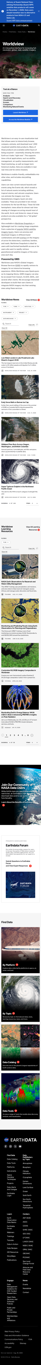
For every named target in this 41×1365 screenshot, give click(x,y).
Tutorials (10, 1240)
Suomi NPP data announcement (19, 21)
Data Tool (28, 306)
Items (28, 503)
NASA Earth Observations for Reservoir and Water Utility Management (18, 582)
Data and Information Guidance (17, 1335)
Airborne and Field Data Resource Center (28, 1270)
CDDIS (25, 1226)
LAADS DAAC (28, 1241)
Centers (26, 1214)
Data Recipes (12, 1248)
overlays (23, 238)
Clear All (4, 328)
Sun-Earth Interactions (27, 1200)
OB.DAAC (26, 1253)
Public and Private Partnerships (12, 1310)
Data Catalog (12, 1159)
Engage (10, 1280)
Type (5, 306)
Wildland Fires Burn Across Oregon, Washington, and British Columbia (15, 445)
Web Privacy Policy (12, 1331)
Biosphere (27, 1167)
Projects (10, 1183)
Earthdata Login (11, 1194)
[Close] (39, 11)
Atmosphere (27, 1163)
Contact (26, 1292)
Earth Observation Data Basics (12, 1220)
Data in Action (12, 1244)
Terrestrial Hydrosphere (28, 1206)
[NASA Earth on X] (15, 1146)
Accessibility (9, 1343)
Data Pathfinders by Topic (27, 1157)
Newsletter (27, 1288)
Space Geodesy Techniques (11, 1177)
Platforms (11, 1167)
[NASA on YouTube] (20, 1146)
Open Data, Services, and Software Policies (12, 1300)
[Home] (22, 25)
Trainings (10, 1236)
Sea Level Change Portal (28, 1262)
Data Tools (22, 32)
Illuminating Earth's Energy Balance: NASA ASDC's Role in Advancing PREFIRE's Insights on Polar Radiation (19, 714)
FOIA (30, 1339)
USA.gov (8, 1347)
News (25, 1280)
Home (5, 32)
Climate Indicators (26, 1172)
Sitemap (23, 1343)
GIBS (18, 265)
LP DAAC (26, 1238)
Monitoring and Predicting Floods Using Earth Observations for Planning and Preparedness (19, 627)
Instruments (11, 1171)
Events (25, 1284)
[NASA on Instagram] (10, 1146)
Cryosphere (27, 1177)
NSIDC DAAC (28, 1245)
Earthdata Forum (11, 1227)
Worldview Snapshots (23, 223)
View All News (31, 300)
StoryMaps (11, 1256)
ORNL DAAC (27, 1249)
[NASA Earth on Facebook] (5, 1146)
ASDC (25, 1222)
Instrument (7, 312)
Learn (9, 1214)
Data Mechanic (8, 318)
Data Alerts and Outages (12, 1188)
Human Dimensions (27, 1182)
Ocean (25, 1191)
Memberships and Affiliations (12, 1318)
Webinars (10, 1232)
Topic (16, 306)
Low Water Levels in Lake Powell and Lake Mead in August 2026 (17, 359)
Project (22, 312)
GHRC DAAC (28, 1230)
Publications (11, 1260)
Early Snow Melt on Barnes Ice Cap (15, 402)
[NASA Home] (14, 25)
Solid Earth (27, 1195)
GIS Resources (12, 1252)
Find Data (12, 32)
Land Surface (28, 1187)
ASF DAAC (27, 1218)
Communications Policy (14, 1339)
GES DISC (27, 1234)
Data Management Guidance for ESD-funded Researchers (12, 1288)
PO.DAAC (26, 1257)
